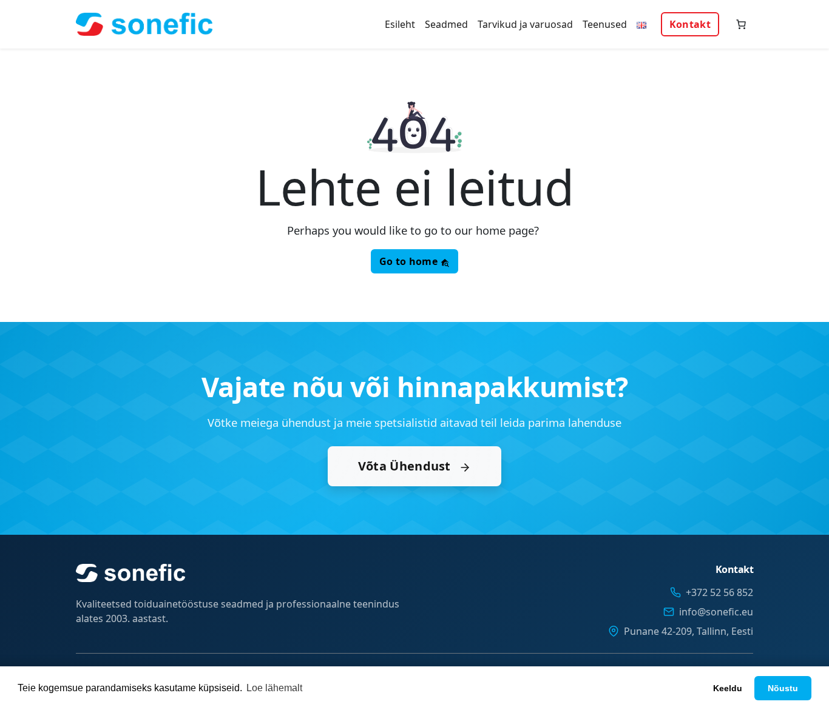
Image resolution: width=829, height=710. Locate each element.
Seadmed (446, 24)
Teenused (605, 24)
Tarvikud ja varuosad (525, 24)
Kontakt (690, 24)
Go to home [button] (409, 261)
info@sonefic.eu (716, 611)
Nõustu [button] (783, 688)
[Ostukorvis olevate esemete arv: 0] (741, 24)
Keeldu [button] (727, 688)
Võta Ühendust (406, 466)
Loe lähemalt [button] (274, 688)
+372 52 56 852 (719, 592)
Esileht (400, 24)
